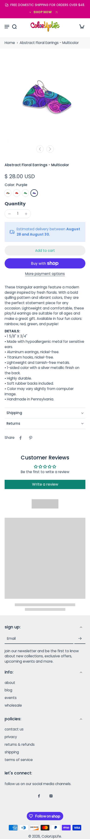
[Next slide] (50, 149)
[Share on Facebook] (20, 438)
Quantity (15, 204)
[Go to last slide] (40, 149)
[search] (14, 26)
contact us (14, 729)
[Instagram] (51, 796)
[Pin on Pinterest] (31, 438)
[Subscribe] (79, 638)
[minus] (9, 213)
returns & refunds (20, 744)
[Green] (25, 193)
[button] (45, 251)
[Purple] (34, 193)
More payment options (45, 274)
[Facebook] (39, 796)
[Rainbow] (8, 193)
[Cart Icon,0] (80, 26)
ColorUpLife (51, 836)
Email (11, 638)
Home (10, 42)
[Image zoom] (45, 97)
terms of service (19, 760)
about (10, 682)
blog (8, 690)
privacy (11, 737)
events (11, 698)
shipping (12, 752)
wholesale (13, 705)
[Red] (16, 193)
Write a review (45, 484)
